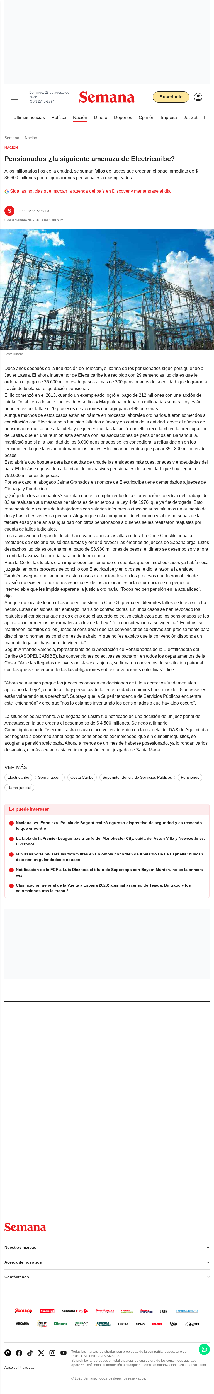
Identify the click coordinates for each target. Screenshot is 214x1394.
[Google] (7, 1352)
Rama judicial (19, 787)
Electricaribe (18, 777)
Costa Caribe (82, 777)
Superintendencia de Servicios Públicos (137, 777)
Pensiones (190, 777)
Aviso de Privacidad (25, 1368)
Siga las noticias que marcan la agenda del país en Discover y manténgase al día (90, 191)
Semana (11, 137)
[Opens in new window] (19, 1352)
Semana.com (50, 777)
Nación (31, 137)
